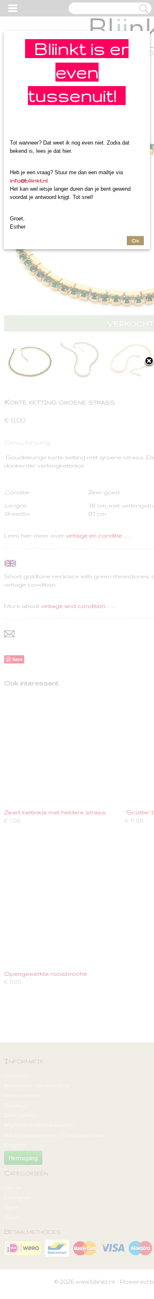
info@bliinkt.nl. (29, 180)
